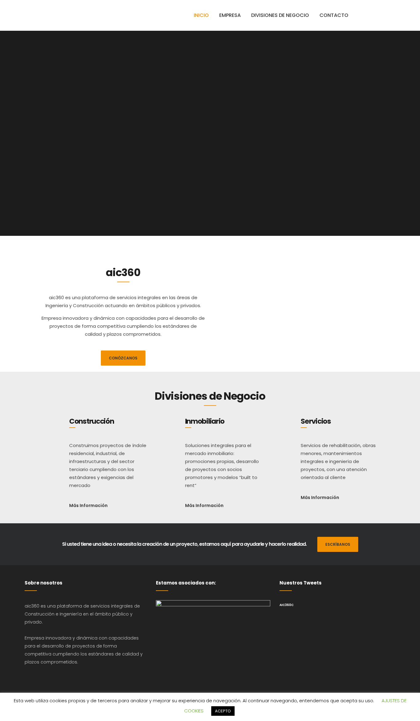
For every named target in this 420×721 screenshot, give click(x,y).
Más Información (88, 505)
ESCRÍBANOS (337, 544)
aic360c (286, 605)
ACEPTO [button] (223, 711)
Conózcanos (123, 358)
